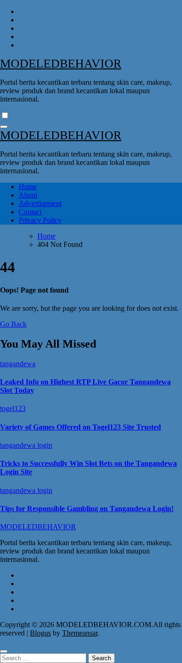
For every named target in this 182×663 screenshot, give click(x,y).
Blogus (40, 633)
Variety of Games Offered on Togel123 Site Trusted (80, 427)
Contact (30, 212)
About (28, 195)
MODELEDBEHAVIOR (60, 63)
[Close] (3, 651)
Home (28, 187)
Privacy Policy (40, 220)
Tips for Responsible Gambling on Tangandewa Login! (87, 509)
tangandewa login (26, 445)
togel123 (13, 408)
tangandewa (17, 364)
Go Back (13, 324)
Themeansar (80, 633)
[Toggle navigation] (3, 126)
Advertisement (40, 203)
